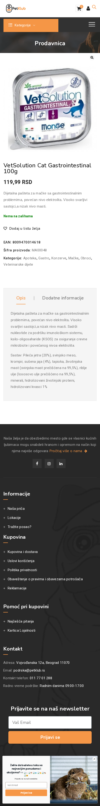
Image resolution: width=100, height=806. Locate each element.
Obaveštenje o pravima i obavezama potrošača (45, 579)
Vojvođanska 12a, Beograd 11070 (43, 663)
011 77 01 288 (41, 678)
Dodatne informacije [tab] (63, 298)
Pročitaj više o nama (66, 451)
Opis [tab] (21, 298)
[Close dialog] (94, 759)
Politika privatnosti (22, 570)
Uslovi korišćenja (21, 561)
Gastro (43, 258)
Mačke (73, 258)
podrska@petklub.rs (29, 670)
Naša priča (16, 509)
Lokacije (14, 518)
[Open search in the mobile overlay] (94, 7)
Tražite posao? (19, 527)
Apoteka (30, 258)
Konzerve (58, 258)
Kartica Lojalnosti (21, 630)
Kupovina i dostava (23, 552)
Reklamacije (17, 588)
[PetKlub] (15, 8)
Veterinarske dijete (18, 264)
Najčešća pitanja (21, 621)
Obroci (86, 258)
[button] (92, 57)
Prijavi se (50, 737)
